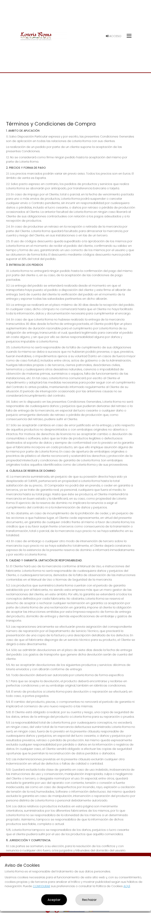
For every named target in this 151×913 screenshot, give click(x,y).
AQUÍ (126, 886)
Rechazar (89, 900)
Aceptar (54, 900)
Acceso (115, 36)
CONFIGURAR (41, 886)
